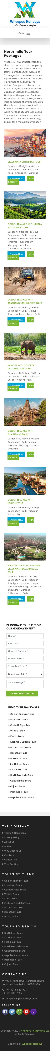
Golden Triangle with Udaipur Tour (20, 501)
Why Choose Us (12, 850)
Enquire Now (16, 178)
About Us (9, 841)
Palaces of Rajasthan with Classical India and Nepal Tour (24, 569)
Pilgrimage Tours (13, 959)
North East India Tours (16, 946)
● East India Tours (17, 769)
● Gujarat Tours (16, 786)
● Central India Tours (19, 780)
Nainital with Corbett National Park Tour (21, 367)
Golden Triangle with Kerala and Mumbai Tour (25, 226)
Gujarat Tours (11, 964)
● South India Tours (18, 764)
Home (7, 846)
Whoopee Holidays (32, 1043)
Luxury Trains (11, 916)
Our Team (9, 855)
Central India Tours (14, 950)
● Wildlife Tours (16, 730)
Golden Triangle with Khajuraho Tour (20, 432)
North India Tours (13, 933)
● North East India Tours (21, 775)
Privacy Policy (11, 837)
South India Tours (13, 937)
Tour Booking (11, 864)
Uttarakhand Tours (14, 907)
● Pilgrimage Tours (18, 791)
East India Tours (12, 942)
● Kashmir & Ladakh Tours (22, 741)
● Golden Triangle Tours (21, 714)
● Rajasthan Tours (18, 719)
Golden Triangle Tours (16, 880)
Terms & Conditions (15, 833)
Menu (22, 33)
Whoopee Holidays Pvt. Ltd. (35, 1030)
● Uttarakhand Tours (19, 747)
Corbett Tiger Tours (15, 889)
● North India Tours (18, 758)
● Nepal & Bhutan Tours (21, 797)
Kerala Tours (11, 898)
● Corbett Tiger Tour (19, 725)
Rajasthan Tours (13, 885)
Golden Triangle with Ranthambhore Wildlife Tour (25, 301)
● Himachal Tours (17, 753)
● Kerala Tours (16, 736)
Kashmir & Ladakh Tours (17, 903)
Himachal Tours (12, 912)
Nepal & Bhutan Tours (16, 955)
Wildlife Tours (11, 894)
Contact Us (10, 859)
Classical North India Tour (24, 161)
